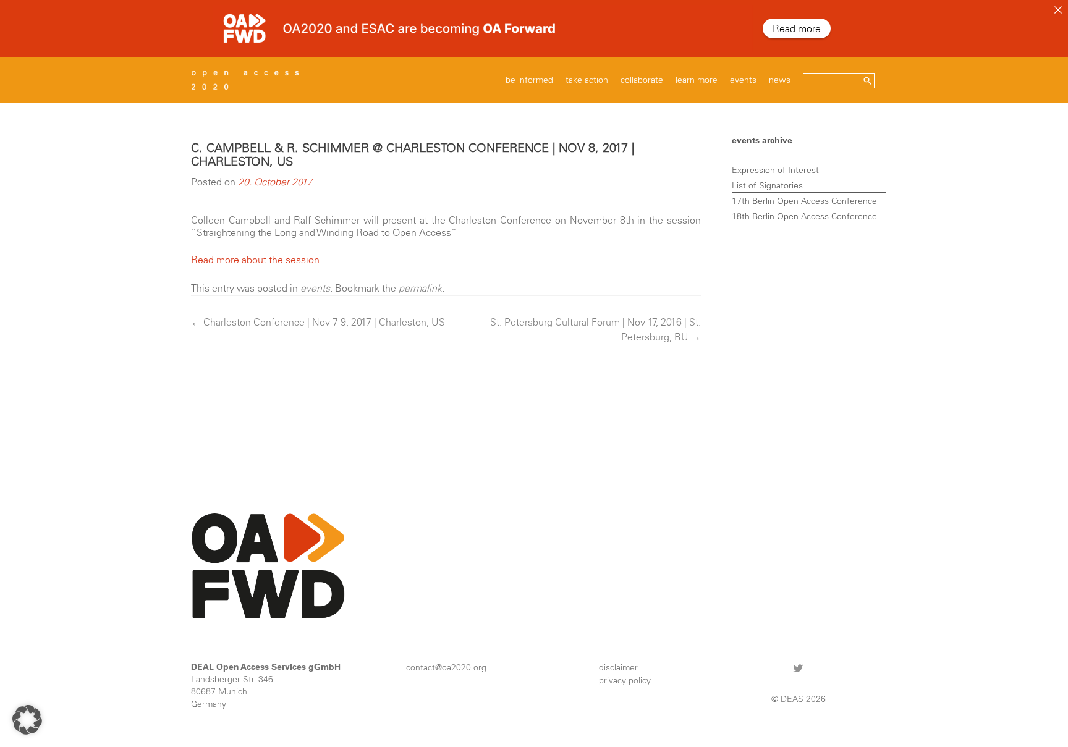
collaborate (642, 79)
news (779, 79)
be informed (529, 79)
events (743, 79)
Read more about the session (255, 259)
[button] (27, 720)
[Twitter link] (798, 668)
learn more (697, 79)
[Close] (1058, 10)
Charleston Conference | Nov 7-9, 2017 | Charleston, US (318, 322)
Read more (797, 28)
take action (587, 79)
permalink (420, 288)
